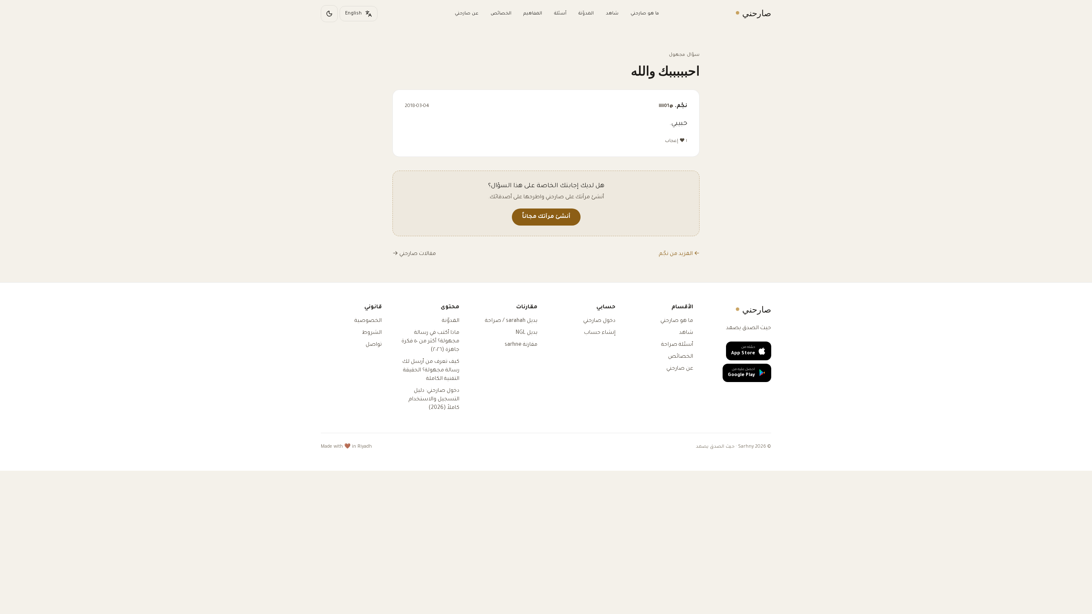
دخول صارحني (599, 321)
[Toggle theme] (329, 13)
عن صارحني (467, 13)
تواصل (374, 345)
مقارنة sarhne (521, 345)
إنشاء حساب (600, 333)
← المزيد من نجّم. (679, 254)
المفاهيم (532, 13)
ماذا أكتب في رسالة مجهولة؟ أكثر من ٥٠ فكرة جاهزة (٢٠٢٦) (430, 341)
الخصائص (501, 13)
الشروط (372, 333)
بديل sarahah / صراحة (511, 321)
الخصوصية (368, 321)
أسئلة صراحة (677, 345)
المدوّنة (586, 13)
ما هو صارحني (644, 13)
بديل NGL (526, 333)
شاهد (612, 13)
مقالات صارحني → (414, 254)
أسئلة (560, 13)
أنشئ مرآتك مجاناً (546, 217)
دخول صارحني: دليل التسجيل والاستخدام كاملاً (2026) (434, 399)
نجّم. (673, 106)
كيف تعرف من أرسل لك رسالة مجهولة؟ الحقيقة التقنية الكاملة (430, 370)
